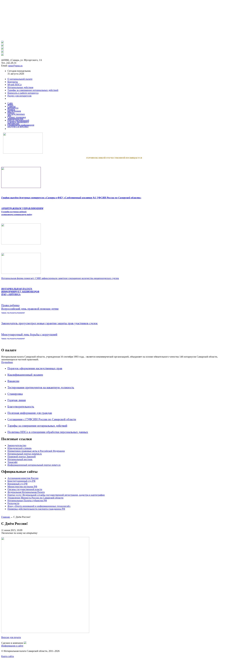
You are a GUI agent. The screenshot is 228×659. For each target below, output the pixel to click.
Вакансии (13, 381)
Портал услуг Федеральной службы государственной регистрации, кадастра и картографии (56, 495)
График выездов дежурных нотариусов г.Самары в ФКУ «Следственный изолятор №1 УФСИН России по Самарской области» (71, 197)
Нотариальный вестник (19, 459)
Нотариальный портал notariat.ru (24, 453)
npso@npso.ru (15, 65)
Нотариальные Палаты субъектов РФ (27, 500)
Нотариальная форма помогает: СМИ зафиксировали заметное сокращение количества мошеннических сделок (60, 278)
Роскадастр (13, 503)
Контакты (12, 81)
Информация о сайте (12, 645)
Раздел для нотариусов (19, 95)
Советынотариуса (12, 107)
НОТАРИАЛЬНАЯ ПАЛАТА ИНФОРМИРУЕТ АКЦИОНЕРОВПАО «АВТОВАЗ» (20, 291)
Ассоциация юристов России (22, 478)
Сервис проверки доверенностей (16, 118)
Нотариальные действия (20, 87)
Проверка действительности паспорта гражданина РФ (36, 509)
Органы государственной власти (24, 489)
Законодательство (16, 445)
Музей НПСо (14, 84)
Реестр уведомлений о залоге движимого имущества (18, 122)
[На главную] (2, 42)
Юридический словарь (19, 448)
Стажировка (15, 393)
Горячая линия (16, 400)
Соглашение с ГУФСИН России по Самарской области (41, 419)
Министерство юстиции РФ (22, 486)
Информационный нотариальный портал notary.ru (33, 465)
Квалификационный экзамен (25, 374)
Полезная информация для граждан (29, 413)
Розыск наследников (14, 110)
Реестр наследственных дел (16, 114)
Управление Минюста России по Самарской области (35, 497)
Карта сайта (7, 656)
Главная (5, 517)
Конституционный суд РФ (21, 481)
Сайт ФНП (10, 104)
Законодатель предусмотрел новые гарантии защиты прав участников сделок (49, 323)
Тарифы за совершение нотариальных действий (37, 425)
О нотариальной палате (19, 79)
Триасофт (12, 462)
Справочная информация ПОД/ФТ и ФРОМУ (20, 126)
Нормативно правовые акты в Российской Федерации (36, 451)
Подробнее (7, 362)
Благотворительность (20, 406)
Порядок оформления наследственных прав (34, 368)
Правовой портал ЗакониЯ (21, 456)
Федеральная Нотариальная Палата (26, 492)
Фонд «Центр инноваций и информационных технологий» (39, 506)
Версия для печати (11, 637)
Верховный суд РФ (17, 483)
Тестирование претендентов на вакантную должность (40, 387)
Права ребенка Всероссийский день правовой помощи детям (29, 308)
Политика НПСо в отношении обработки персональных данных (47, 432)
